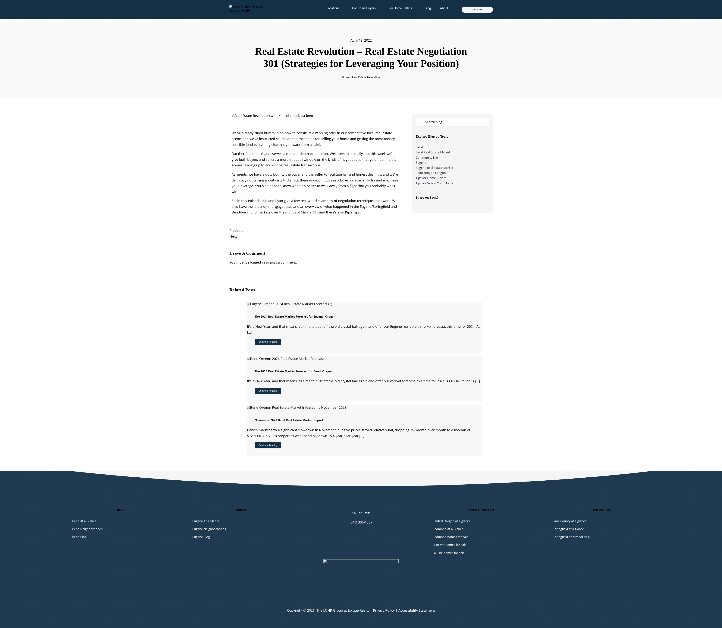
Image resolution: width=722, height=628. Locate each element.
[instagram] (361, 529)
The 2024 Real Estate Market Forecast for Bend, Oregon (294, 371)
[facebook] (355, 529)
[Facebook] (419, 205)
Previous (236, 230)
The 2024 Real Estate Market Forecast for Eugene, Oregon (295, 316)
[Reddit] (427, 205)
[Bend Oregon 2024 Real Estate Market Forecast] (285, 358)
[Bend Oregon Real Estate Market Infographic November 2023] (296, 407)
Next (233, 236)
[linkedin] (367, 529)
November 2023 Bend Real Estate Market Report (289, 420)
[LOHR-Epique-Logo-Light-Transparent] (251, 7)
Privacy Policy (384, 610)
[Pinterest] (431, 205)
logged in (257, 262)
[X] (423, 205)
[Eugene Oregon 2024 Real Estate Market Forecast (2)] (289, 304)
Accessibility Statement (416, 610)
